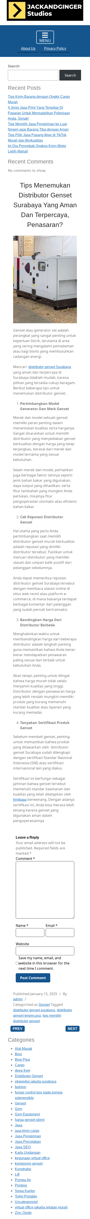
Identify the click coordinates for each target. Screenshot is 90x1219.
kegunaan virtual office (32, 1158)
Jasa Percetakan (28, 1141)
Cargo (19, 1065)
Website (22, 943)
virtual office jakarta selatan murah (41, 1207)
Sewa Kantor (25, 1191)
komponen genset (29, 1163)
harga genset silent (29, 1120)
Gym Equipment (27, 1114)
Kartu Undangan (27, 1152)
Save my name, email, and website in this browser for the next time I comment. (44, 963)
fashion (20, 1087)
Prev (17, 1029)
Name (22, 925)
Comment (25, 858)
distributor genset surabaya (34, 1010)
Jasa (18, 1125)
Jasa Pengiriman (28, 1136)
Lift (17, 1174)
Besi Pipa (22, 1059)
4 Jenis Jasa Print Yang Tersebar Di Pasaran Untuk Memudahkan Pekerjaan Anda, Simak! (39, 113)
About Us (28, 48)
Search (14, 66)
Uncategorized (26, 1202)
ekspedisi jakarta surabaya (35, 1081)
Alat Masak (23, 1048)
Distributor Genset (29, 1076)
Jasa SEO (23, 1147)
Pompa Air (23, 1180)
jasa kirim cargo (27, 1131)
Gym (18, 1109)
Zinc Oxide (23, 1213)
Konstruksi (23, 1169)
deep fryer (22, 1070)
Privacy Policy (55, 48)
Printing (21, 1185)
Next (72, 1029)
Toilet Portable (26, 1196)
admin (18, 999)
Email (51, 925)
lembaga (20, 799)
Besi (18, 1054)
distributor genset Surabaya (49, 367)
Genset (44, 1004)
